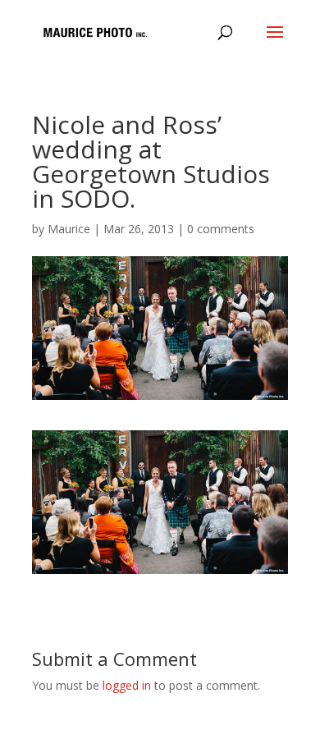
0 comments (220, 228)
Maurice (69, 228)
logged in (127, 685)
